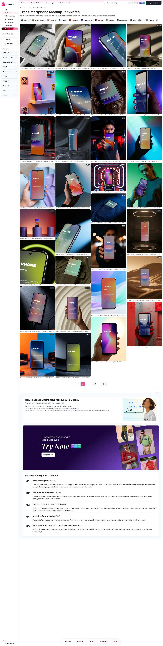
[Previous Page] (74, 384)
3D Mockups (50, 3)
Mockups (24, 3)
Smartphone (42, 8)
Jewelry (6, 81)
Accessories (8, 57)
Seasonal (6, 86)
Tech (5, 76)
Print (5, 67)
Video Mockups (36, 3)
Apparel (6, 53)
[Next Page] (107, 384)
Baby (5, 90)
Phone (35, 8)
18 (103, 384)
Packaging (7, 71)
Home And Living (9, 62)
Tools (68, 3)
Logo (5, 95)
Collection (61, 3)
